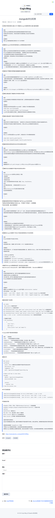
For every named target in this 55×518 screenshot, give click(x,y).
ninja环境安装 (9, 501)
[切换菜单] (53, 2)
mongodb (8, 438)
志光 (5, 22)
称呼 (3, 453)
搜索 (51, 14)
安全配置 (16, 438)
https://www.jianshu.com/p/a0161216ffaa (17, 434)
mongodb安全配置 (27, 19)
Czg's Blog (25, 8)
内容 (3, 473)
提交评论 (6, 494)
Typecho (31, 513)
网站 (3, 467)
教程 (20, 22)
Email (3, 460)
